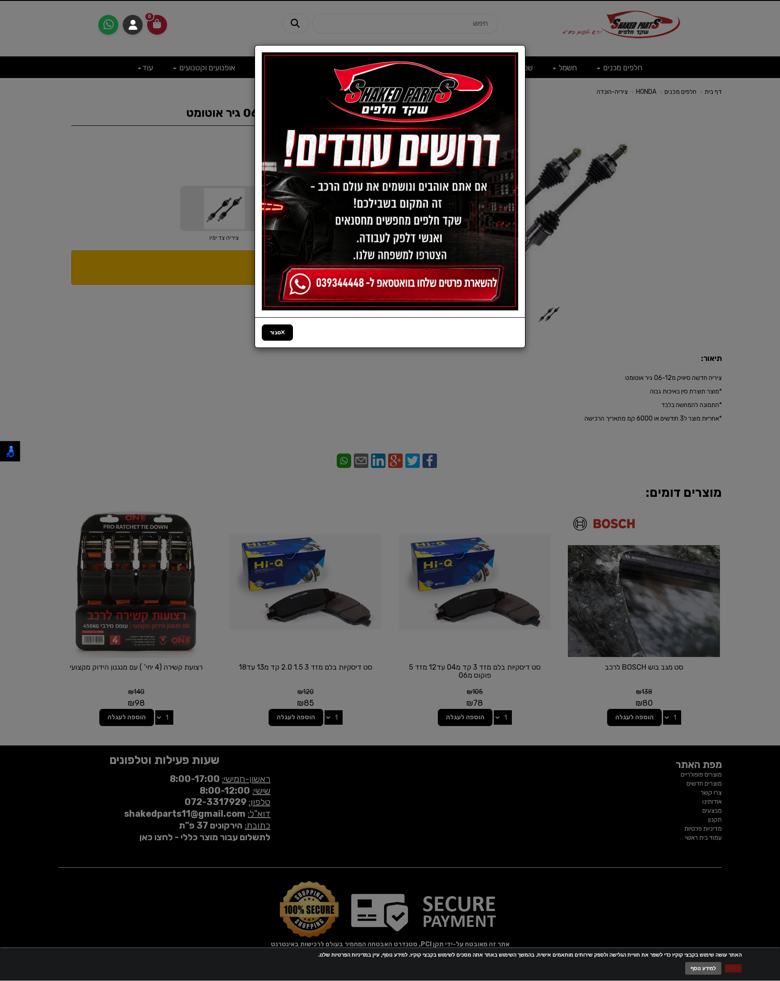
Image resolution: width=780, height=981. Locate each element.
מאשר (733, 968)
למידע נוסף (703, 968)
